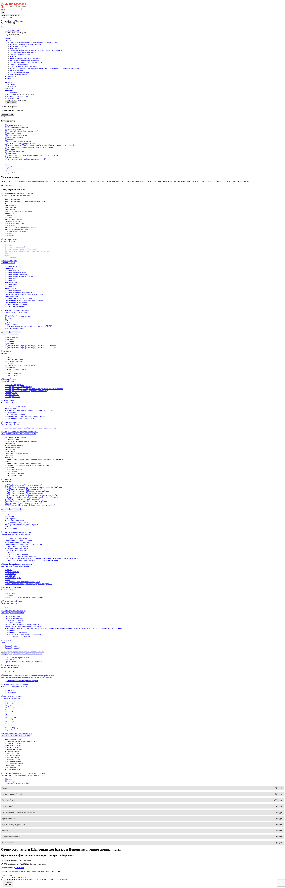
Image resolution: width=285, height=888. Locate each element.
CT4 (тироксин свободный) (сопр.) (18, 548)
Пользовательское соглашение (37, 871)
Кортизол (8, 570)
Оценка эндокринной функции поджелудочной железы (22, 775)
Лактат (8, 255)
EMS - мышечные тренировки (16, 127)
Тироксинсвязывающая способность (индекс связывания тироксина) (31, 560)
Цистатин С (9, 344)
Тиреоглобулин (11, 552)
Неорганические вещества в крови (14, 312)
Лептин (8, 607)
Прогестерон (10, 593)
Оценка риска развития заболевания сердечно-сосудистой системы (26, 677)
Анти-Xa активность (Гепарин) (17, 231)
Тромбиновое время (12, 221)
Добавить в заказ (7, 114)
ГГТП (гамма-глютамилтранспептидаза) (20, 365)
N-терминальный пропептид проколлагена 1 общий (25, 416)
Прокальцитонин (11, 467)
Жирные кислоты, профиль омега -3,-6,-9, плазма (24, 294)
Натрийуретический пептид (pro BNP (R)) (21, 441)
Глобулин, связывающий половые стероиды (22, 624)
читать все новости (8, 185)
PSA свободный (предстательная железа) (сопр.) (23, 503)
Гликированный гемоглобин (16, 247)
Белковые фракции (12, 447)
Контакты (9, 88)
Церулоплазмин (11, 471)
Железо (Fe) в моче (12, 765)
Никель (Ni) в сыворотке (14, 712)
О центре (8, 82)
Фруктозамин (10, 257)
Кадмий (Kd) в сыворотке (15, 702)
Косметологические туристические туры (25, 44)
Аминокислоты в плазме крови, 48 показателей (23, 463)
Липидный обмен (7, 381)
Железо (8, 318)
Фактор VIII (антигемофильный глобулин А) (22, 227)
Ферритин (9, 457)
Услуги (8, 40)
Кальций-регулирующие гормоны (14, 686)
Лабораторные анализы (19, 64)
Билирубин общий (12, 646)
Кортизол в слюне (12, 572)
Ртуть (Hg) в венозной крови (16, 730)
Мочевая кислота (11, 338)
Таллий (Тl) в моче (12, 759)
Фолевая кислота (11, 282)
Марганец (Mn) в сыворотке (16, 708)
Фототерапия (15, 48)
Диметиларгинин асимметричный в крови (21, 681)
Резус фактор (10, 209)
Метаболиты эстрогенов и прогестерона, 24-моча (24, 597)
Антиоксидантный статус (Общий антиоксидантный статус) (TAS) (30, 428)
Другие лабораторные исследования (23, 66)
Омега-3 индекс (11, 288)
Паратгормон (10, 690)
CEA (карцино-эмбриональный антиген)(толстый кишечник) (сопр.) (31, 497)
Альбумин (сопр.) (12, 439)
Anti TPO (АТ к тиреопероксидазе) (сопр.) (21, 556)
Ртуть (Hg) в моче (12, 757)
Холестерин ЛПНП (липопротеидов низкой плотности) (26, 391)
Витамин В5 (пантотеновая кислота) (19, 276)
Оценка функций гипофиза (11, 511)
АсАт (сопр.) (10, 363)
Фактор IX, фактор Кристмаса (16, 229)
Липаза (8, 371)
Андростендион (11, 630)
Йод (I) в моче (10, 767)
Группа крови (10, 207)
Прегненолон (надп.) (13, 578)
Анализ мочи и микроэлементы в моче (15, 736)
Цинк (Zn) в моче (12, 753)
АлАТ (7, 357)
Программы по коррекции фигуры (23, 52)
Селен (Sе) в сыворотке (14, 710)
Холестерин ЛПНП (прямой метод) (18, 387)
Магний (8, 320)
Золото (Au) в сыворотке (14, 716)
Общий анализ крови (13, 199)
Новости (13, 86)
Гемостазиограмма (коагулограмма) (18, 211)
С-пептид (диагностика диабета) (17, 783)
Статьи (8, 78)
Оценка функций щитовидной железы (20, 143)
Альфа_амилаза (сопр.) (14, 359)
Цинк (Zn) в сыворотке (14, 714)
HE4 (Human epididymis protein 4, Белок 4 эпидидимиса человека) (30, 505)
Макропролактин (11, 519)
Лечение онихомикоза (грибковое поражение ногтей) (25, 159)
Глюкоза (8, 245)
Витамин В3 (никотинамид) (16, 274)
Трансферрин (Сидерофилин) (16, 453)
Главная (8, 38)
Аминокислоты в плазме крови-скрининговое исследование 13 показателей (34, 459)
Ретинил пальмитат (12, 296)
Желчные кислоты (12, 395)
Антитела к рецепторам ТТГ (16, 550)
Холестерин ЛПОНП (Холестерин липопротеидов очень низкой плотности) (34, 389)
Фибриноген (10, 213)
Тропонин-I (9, 455)
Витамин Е (9, 286)
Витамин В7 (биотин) (13, 290)
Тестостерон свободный (14, 618)
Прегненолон (10, 574)
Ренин (7, 580)
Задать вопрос (11, 103)
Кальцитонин (10, 692)
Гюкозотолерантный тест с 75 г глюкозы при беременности (27, 251)
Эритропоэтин (10, 671)
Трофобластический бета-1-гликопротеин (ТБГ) (23, 662)
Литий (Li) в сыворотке (14, 726)
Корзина (9, 90)
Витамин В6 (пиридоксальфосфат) (18, 292)
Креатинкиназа (11, 367)
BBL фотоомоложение (18, 74)
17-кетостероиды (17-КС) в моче (17, 636)
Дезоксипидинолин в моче (15, 406)
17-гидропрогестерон (13, 622)
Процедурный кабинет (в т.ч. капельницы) (26, 62)
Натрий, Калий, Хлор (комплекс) (18, 316)
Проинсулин (10, 781)
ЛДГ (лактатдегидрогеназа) (15, 369)
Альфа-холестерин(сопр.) (14, 385)
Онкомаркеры (6, 481)
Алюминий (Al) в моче (14, 763)
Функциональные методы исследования (25, 58)
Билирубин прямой (12, 648)
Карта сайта (55, 871)
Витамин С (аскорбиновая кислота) (18, 298)
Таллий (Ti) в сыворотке (14, 720)
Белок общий (10, 449)
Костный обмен (7, 402)
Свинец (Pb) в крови (13, 728)
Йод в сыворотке (11, 724)
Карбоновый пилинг (13, 133)
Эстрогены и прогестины (10, 589)
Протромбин (10, 225)
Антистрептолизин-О (13, 469)
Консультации (15, 56)
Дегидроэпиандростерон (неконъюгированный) (23, 634)
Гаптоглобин (10, 451)
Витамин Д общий (12, 284)
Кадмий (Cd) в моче (12, 743)
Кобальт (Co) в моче (12, 745)
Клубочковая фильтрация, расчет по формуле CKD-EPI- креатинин (30, 346)
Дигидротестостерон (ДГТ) (15, 620)
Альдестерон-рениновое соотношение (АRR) (22, 582)
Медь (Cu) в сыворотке (14, 706)
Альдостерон (10, 576)
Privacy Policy (44, 879)
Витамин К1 (10, 280)
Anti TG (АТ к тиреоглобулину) (17, 554)
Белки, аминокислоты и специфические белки (18, 434)
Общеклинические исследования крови (16, 195)
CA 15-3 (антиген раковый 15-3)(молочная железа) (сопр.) (27, 491)
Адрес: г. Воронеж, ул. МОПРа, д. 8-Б (15, 877)
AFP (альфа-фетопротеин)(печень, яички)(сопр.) (23, 485)
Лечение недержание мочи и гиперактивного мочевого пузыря (34, 42)
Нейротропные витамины (15, 306)
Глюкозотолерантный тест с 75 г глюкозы (21, 249)
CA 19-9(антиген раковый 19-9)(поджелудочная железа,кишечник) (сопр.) (33, 495)
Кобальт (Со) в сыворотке (15, 704)
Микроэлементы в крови (10, 698)
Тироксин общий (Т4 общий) (16, 546)
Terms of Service (59, 879)
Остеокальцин (10, 408)
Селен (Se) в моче (12, 751)
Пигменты (5, 642)
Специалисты (10, 76)
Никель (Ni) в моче (12, 755)
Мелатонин (9, 527)
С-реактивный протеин (14, 445)
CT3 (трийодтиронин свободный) (18, 542)
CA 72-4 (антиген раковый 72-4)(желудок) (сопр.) (24, 493)
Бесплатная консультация (10, 15)
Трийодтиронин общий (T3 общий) (18, 540)
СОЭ (7, 203)
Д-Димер (8, 215)
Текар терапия (10, 153)
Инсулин (8, 253)
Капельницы (10, 149)
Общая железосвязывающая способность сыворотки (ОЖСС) (28, 326)
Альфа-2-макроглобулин (14, 473)
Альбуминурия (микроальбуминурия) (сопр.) (22, 741)
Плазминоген (10, 217)
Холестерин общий (12, 397)
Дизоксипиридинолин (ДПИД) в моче (20, 418)
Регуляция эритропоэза (9, 667)
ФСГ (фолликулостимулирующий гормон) (21, 525)
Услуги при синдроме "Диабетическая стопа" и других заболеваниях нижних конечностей (44, 68)
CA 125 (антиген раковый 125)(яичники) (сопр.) (23, 489)
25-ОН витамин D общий (15, 414)
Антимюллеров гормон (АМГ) (17, 658)
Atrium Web (19, 868)
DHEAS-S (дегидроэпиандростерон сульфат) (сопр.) (25, 626)
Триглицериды (11, 393)
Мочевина (9, 340)
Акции (8, 80)
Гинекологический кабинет (20, 54)
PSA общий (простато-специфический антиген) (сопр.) (26, 501)
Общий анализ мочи (13, 739)
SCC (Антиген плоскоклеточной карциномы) (22, 499)
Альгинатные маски (13, 129)
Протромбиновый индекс (15, 223)
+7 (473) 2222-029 (7, 17)
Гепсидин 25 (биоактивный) (16, 437)
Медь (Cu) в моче (11, 747)
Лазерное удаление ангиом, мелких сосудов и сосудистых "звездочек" (36, 50)
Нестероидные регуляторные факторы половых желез (21, 654)
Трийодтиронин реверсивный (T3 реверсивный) (23, 544)
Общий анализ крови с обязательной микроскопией (25, 201)
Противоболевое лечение (19, 72)
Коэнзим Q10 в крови (13, 361)
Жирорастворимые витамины (16, 302)
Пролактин (9, 517)
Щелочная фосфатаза (13, 373)
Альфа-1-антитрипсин (13, 475)
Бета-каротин (10, 268)
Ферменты (5, 353)
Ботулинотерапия (16, 70)
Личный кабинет (11, 92)
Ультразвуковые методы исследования (24, 60)
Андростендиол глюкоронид (16, 632)
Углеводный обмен (8, 241)
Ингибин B (9, 660)
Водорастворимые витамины (16, 304)
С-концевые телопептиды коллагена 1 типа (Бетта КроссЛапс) (29, 410)
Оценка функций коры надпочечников (15, 566)
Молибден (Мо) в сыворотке (16, 718)
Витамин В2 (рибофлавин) (15, 272)
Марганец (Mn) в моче (13, 749)
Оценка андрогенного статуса (12, 613)
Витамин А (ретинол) (13, 266)
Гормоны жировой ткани (10, 603)
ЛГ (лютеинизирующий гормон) (17, 523)
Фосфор (8, 322)
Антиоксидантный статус (10, 424)
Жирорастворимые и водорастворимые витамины (24, 300)
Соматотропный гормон (14, 521)
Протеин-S (9, 235)
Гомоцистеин (10, 461)
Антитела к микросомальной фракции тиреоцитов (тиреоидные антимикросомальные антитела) (42, 558)
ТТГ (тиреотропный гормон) (16, 538)
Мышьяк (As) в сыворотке (15, 722)
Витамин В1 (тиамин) (13, 270)
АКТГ (7, 515)
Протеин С (9, 233)
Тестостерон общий (12, 616)
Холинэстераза (11, 375)
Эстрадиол (9, 595)
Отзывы (13, 84)
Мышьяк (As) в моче (13, 761)
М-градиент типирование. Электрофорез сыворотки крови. (28, 465)
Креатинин (9, 342)
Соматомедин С (11, 529)
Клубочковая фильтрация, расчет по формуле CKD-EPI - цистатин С (31, 348)
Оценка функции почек (10, 334)
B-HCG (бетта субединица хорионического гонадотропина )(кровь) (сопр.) (33, 487)
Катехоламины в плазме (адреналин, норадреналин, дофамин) (29, 584)
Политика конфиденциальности (13, 871)
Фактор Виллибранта (13, 219)
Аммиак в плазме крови (14, 328)
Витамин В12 (10, 278)
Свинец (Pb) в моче (12, 769)
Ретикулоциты (10, 205)
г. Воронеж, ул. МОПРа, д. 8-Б (16, 96)
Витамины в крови (8, 263)
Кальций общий (11, 324)
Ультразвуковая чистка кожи (16, 135)
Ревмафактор (10, 443)
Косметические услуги (18, 46)
